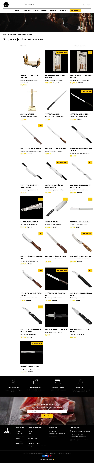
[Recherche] (26, 4)
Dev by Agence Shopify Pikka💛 (47, 459)
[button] (17, 10)
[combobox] (46, 4)
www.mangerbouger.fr (64, 453)
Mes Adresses (53, 436)
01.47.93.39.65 (79, 434)
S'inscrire (47, 416)
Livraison (30, 436)
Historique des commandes (57, 433)
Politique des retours (34, 443)
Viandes (18, 438)
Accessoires (19, 443)
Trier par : (76, 46)
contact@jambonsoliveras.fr (80, 439)
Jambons (18, 431)
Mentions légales (33, 438)
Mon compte (52, 431)
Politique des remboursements (36, 446)
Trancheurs (19, 441)
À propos (30, 431)
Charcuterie (19, 433)
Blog (29, 433)
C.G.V (29, 441)
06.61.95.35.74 (82, 436)
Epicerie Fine (19, 436)
